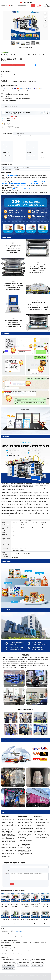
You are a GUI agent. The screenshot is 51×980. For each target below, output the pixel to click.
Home (2, 8)
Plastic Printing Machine (28, 947)
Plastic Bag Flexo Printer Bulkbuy (8, 968)
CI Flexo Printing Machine (30, 933)
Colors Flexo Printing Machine (22, 965)
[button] (46, 136)
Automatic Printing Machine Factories (38, 959)
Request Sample (22, 67)
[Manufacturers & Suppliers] (25, 2)
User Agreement (32, 975)
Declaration (38, 975)
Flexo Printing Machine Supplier (37, 965)
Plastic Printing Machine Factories (21, 959)
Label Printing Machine (17, 947)
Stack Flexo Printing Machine (19, 933)
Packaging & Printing (8, 8)
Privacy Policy (44, 975)
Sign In (3, 127)
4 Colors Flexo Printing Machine (8, 965)
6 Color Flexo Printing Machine (37, 962)
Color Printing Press (6, 947)
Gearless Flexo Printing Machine (7, 936)
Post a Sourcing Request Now (37, 884)
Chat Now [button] (39, 65)
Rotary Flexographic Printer (24, 950)
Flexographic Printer (24, 8)
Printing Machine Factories (7, 959)
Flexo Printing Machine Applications (8, 933)
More (2, 970)
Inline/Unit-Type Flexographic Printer (9, 950)
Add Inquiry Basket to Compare (25, 47)
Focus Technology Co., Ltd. (17, 975)
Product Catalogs (18, 931)
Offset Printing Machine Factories (8, 962)
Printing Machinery (16, 8)
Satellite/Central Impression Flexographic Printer (11, 953)
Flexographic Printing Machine (19, 936)
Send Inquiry (13, 65)
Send (12, 883)
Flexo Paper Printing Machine (23, 962)
